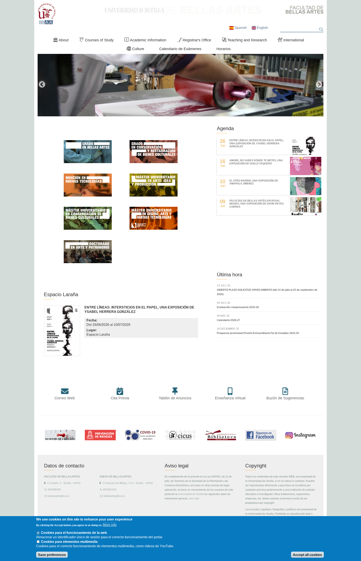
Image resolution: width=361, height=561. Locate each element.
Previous (42, 84)
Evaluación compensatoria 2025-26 (238, 307)
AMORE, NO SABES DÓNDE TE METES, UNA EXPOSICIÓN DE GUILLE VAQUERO (256, 162)
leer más (194, 498)
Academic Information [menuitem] (147, 41)
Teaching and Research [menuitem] (246, 41)
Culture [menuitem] (137, 50)
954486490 (54, 489)
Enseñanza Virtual (230, 398)
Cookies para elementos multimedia (69, 541)
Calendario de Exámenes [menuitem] (180, 49)
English (262, 27)
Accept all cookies (307, 555)
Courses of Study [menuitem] (98, 41)
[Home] (47, 13)
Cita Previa (120, 398)
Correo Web (65, 398)
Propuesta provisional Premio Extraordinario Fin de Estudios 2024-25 (258, 333)
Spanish (241, 27)
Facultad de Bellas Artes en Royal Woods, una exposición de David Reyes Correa (256, 203)
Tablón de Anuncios (175, 398)
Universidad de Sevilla (191, 494)
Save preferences (52, 555)
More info (110, 525)
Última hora (229, 274)
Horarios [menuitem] (223, 49)
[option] (180, 85)
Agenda (225, 128)
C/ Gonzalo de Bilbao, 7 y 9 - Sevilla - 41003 (128, 483)
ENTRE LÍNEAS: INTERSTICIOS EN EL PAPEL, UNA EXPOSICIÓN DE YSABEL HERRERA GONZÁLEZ (256, 143)
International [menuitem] (292, 41)
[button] (62, 331)
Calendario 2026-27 (228, 320)
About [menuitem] (63, 41)
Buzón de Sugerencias (285, 398)
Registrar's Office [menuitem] (195, 41)
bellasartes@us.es (58, 496)
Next (319, 84)
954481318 (109, 489)
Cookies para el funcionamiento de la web (74, 532)
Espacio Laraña (61, 294)
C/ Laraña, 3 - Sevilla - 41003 (63, 483)
